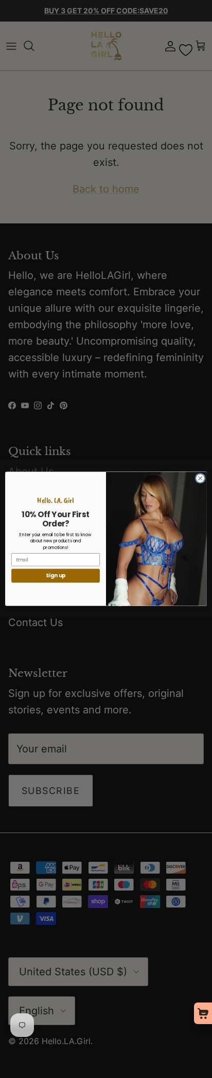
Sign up (56, 575)
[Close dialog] (200, 478)
